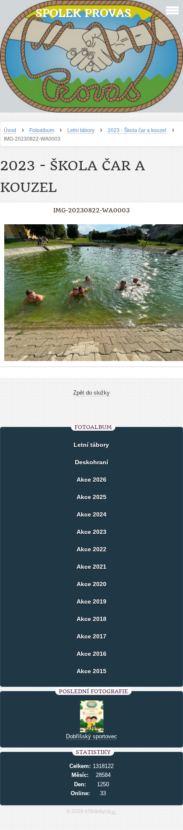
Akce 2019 (91, 601)
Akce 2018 (91, 618)
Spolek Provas (83, 13)
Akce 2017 (91, 636)
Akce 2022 (91, 549)
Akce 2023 (91, 531)
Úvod (10, 130)
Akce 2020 (91, 584)
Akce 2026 (91, 479)
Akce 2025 (91, 497)
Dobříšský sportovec (91, 736)
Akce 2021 (91, 566)
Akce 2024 (91, 514)
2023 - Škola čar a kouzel (138, 130)
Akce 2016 (91, 653)
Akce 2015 (91, 671)
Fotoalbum (41, 130)
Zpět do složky (91, 393)
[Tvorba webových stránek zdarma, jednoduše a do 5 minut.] (114, 812)
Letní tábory (80, 130)
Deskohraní (91, 462)
